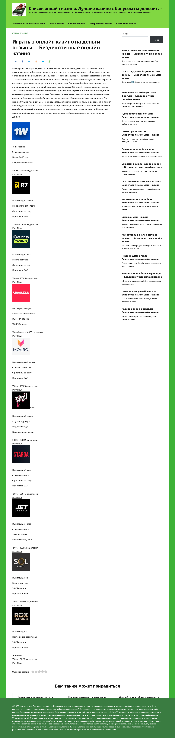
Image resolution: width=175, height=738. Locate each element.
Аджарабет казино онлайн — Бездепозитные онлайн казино (140, 115)
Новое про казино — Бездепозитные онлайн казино (140, 133)
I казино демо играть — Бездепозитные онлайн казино (140, 257)
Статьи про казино (126, 23)
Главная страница (20, 33)
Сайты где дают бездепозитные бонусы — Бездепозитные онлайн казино (142, 74)
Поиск (125, 33)
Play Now (17, 174)
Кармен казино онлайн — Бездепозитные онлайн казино (140, 201)
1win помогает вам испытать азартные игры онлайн (35, 699)
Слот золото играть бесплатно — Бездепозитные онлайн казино (141, 183)
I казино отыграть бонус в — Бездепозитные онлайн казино (140, 293)
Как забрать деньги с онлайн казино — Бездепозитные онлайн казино (142, 238)
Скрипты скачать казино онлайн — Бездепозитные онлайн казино (142, 165)
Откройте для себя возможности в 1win (139, 699)
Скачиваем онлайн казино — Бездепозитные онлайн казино (140, 150)
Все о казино (57, 23)
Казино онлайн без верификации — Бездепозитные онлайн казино (142, 275)
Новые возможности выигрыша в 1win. (87, 699)
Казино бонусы (76, 23)
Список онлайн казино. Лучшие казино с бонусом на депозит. (94, 8)
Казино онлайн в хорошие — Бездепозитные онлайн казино (140, 310)
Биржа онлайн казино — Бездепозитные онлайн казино (140, 218)
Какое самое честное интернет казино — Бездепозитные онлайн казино (142, 53)
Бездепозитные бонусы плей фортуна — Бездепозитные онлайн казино (139, 96)
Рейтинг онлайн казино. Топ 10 (29, 23)
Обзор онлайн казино (100, 23)
